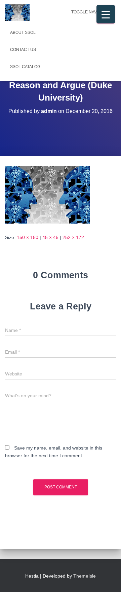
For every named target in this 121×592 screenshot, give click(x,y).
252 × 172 (73, 237)
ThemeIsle (84, 576)
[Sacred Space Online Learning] (20, 12)
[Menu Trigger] (105, 14)
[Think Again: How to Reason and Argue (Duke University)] (47, 194)
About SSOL (23, 32)
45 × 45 (50, 237)
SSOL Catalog (25, 66)
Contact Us (23, 49)
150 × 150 (27, 237)
